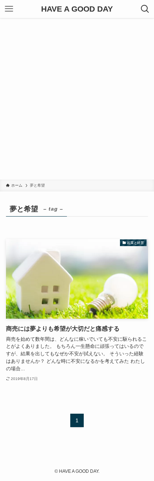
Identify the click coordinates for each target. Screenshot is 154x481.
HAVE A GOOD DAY (77, 9)
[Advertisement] (77, 99)
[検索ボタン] (145, 9)
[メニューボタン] (9, 9)
